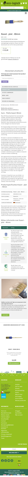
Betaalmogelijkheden (7, 425)
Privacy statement (6, 434)
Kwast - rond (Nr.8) (14, 349)
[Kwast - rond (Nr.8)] (14, 338)
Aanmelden (18, 413)
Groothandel (4, 419)
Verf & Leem (18, 386)
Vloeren (17, 388)
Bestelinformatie (6, 413)
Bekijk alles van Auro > (7, 108)
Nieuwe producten (20, 400)
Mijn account (19, 415)
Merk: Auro (5, 95)
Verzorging (18, 396)
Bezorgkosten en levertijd (10, 86)
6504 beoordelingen (14, 474)
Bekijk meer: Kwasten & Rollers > (10, 109)
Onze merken (19, 398)
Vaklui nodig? (6, 98)
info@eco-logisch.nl (5, 388)
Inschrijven (13, 452)
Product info (6, 89)
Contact (3, 421)
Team (2, 438)
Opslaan (5, 82)
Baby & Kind (18, 394)
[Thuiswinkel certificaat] (5, 392)
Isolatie (17, 384)
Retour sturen (5, 415)
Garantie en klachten (4, 427)
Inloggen (17, 411)
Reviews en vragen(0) (8, 101)
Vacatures (4, 423)
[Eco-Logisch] (12, 2)
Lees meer (5, 315)
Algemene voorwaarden (5, 431)
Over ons (3, 411)
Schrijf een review (13, 39)
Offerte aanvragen (7, 92)
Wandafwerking (19, 390)
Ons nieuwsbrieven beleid (14, 456)
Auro (5, 37)
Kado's (17, 392)
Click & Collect (5, 417)
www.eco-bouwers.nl (13, 59)
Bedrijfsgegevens (6, 436)
